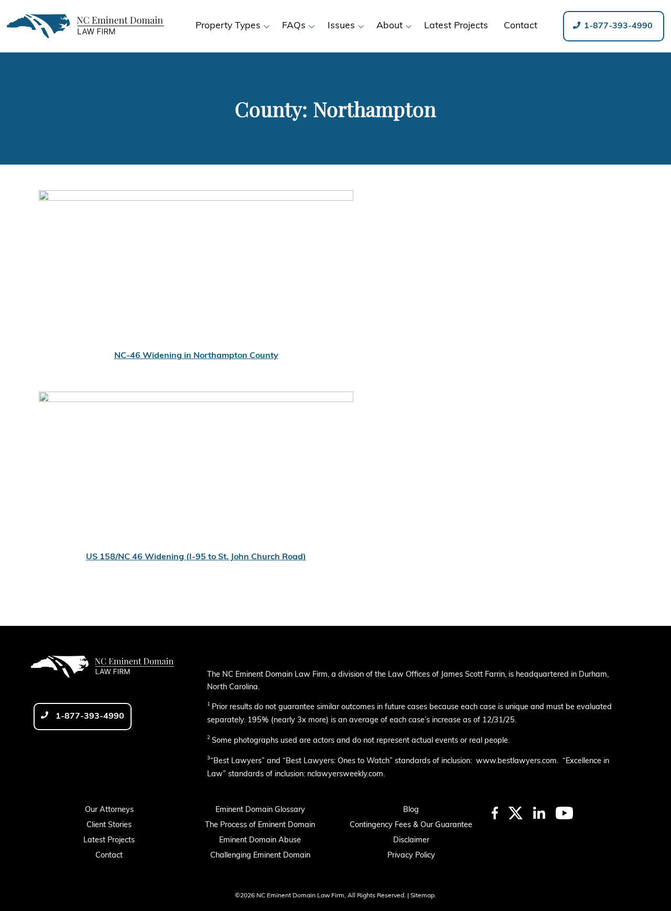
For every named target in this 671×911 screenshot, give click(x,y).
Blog (411, 810)
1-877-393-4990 (617, 26)
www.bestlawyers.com (516, 761)
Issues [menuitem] (341, 25)
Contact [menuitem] (520, 25)
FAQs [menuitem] (294, 25)
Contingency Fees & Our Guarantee (411, 825)
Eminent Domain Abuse (260, 840)
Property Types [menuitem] (228, 25)
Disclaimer (411, 840)
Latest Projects (109, 840)
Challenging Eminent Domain (260, 856)
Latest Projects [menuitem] (456, 25)
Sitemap (422, 896)
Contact (109, 856)
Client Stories (109, 825)
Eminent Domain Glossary (260, 810)
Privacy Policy (411, 856)
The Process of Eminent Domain (260, 825)
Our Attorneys (109, 810)
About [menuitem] (389, 25)
